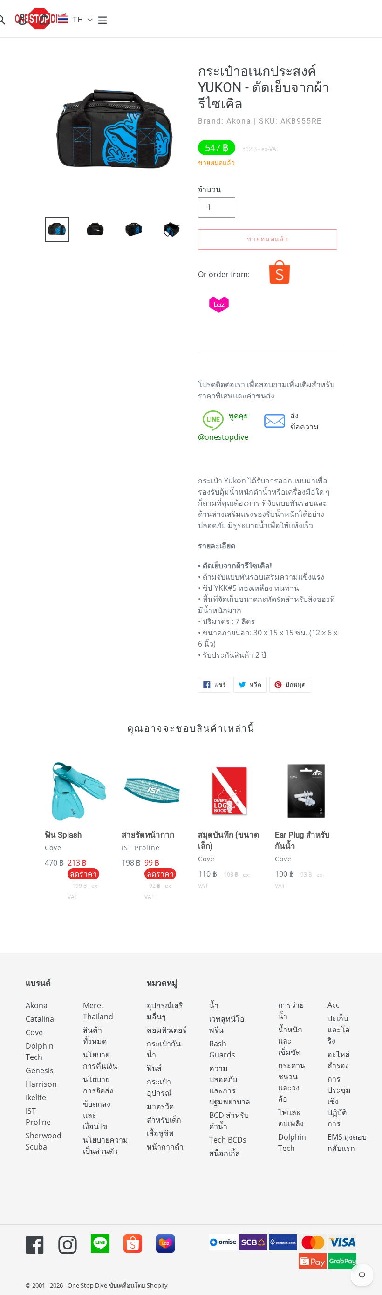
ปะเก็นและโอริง (338, 1029)
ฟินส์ (154, 1068)
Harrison (41, 1084)
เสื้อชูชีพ (160, 1133)
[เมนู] (103, 18)
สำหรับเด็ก (164, 1120)
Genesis (40, 1070)
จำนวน (209, 189)
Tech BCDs (227, 1140)
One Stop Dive (87, 1285)
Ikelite (36, 1097)
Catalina (40, 1019)
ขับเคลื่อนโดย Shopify (138, 1285)
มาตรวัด (160, 1106)
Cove (34, 1032)
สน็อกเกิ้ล (224, 1153)
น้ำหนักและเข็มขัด (290, 1040)
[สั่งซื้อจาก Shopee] (279, 284)
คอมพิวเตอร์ (167, 1030)
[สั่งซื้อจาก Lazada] (219, 315)
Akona (37, 1005)
